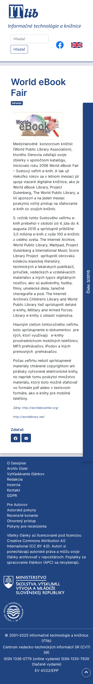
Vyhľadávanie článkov (25, 474)
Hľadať (19, 49)
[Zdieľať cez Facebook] (15, 438)
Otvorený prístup (21, 521)
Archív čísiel (17, 468)
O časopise (16, 463)
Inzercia (13, 484)
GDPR (12, 495)
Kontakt (13, 490)
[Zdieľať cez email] (26, 438)
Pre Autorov (17, 504)
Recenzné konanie (22, 515)
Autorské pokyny (21, 510)
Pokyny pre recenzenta (26, 526)
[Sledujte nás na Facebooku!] (59, 45)
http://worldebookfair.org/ (40, 407)
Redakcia (15, 479)
